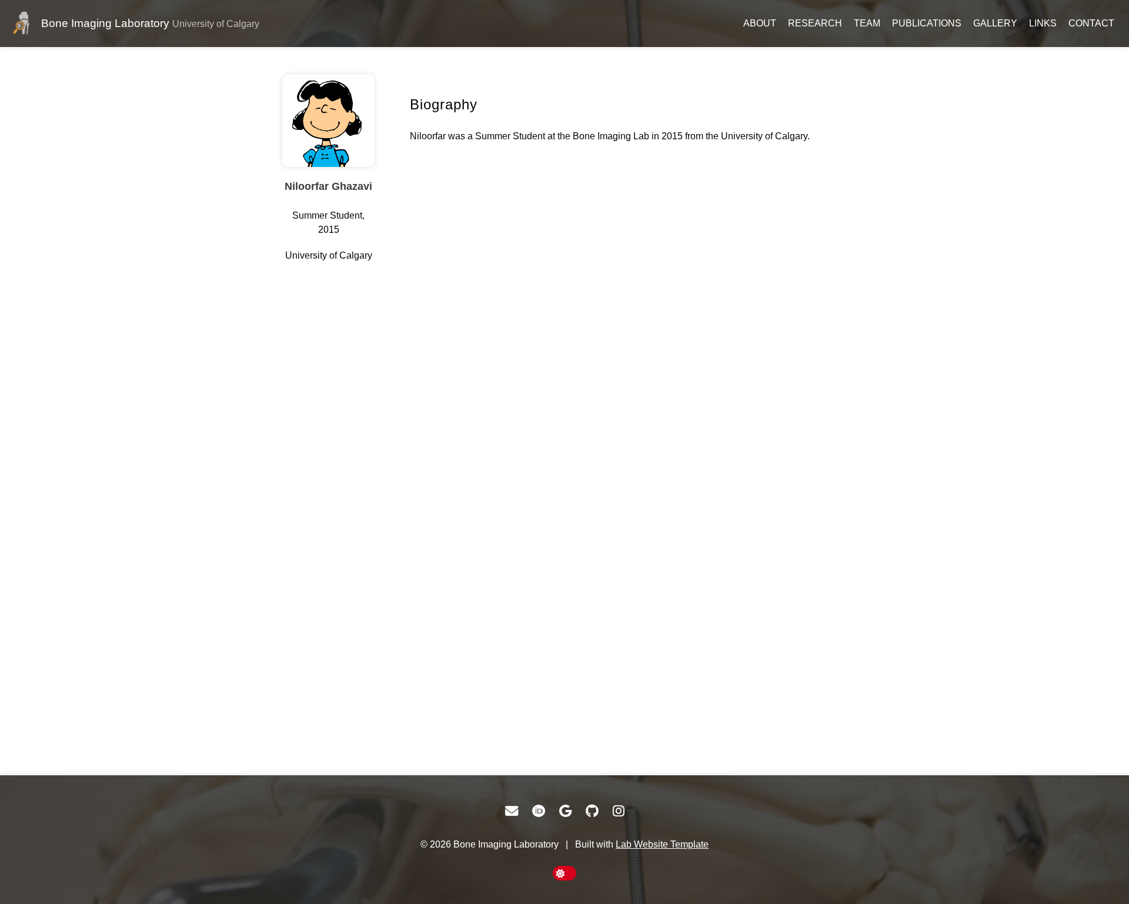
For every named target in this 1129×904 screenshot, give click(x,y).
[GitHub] (592, 811)
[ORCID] (538, 811)
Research (815, 23)
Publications (926, 23)
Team (867, 23)
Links (1043, 23)
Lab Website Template (662, 844)
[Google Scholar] (565, 811)
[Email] (511, 811)
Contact (1091, 23)
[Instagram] (618, 811)
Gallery (995, 23)
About (759, 23)
